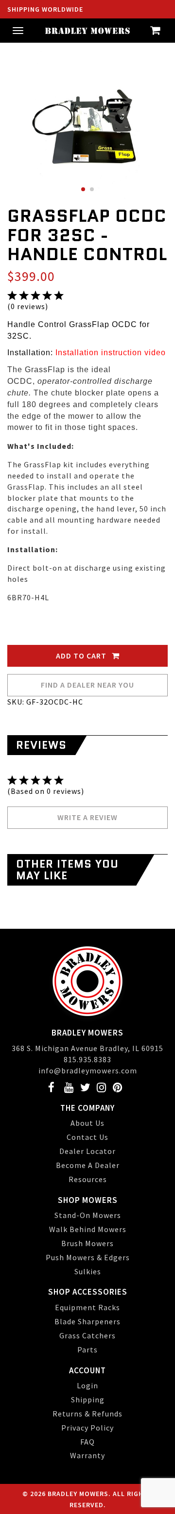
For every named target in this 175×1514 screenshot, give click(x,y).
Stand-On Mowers (87, 1215)
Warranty (87, 1455)
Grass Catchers (87, 1335)
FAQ (87, 1442)
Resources (88, 1179)
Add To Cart (82, 655)
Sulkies (87, 1271)
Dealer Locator (87, 1151)
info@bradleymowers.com (87, 1070)
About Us (87, 1123)
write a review (87, 817)
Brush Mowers (87, 1243)
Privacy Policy (87, 1427)
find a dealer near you (87, 685)
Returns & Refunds (87, 1413)
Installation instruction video (110, 352)
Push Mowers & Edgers (88, 1257)
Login (87, 1385)
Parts (87, 1349)
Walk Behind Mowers (87, 1229)
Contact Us (87, 1137)
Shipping (88, 1399)
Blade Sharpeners (87, 1321)
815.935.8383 (87, 1059)
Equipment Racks (87, 1307)
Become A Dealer (88, 1165)
